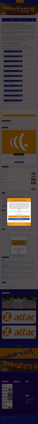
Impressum (22, 223)
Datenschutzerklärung (17, 223)
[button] (19, 217)
